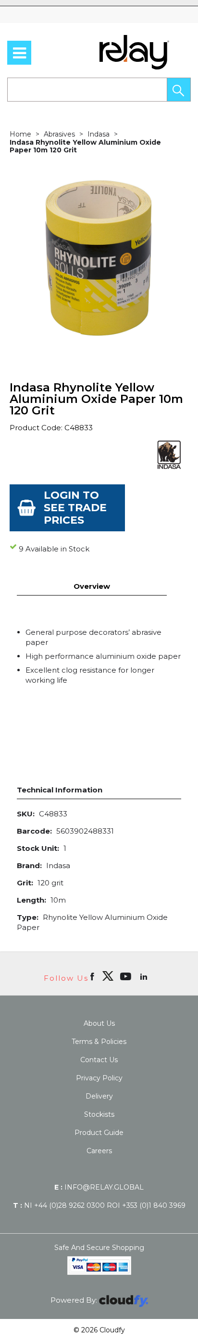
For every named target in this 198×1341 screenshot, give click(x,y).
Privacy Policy (99, 1078)
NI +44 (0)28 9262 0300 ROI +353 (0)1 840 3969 (99, 1205)
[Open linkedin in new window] (144, 976)
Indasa (98, 134)
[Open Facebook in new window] (93, 976)
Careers (99, 1150)
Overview (92, 586)
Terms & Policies (99, 1041)
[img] (107, 976)
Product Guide (99, 1132)
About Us (99, 1023)
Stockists (99, 1114)
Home (20, 134)
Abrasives (59, 134)
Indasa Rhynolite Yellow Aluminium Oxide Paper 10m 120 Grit (85, 146)
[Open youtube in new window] (126, 976)
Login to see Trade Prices (75, 508)
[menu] (19, 53)
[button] (179, 90)
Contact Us (99, 1059)
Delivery (99, 1096)
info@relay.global (99, 1187)
